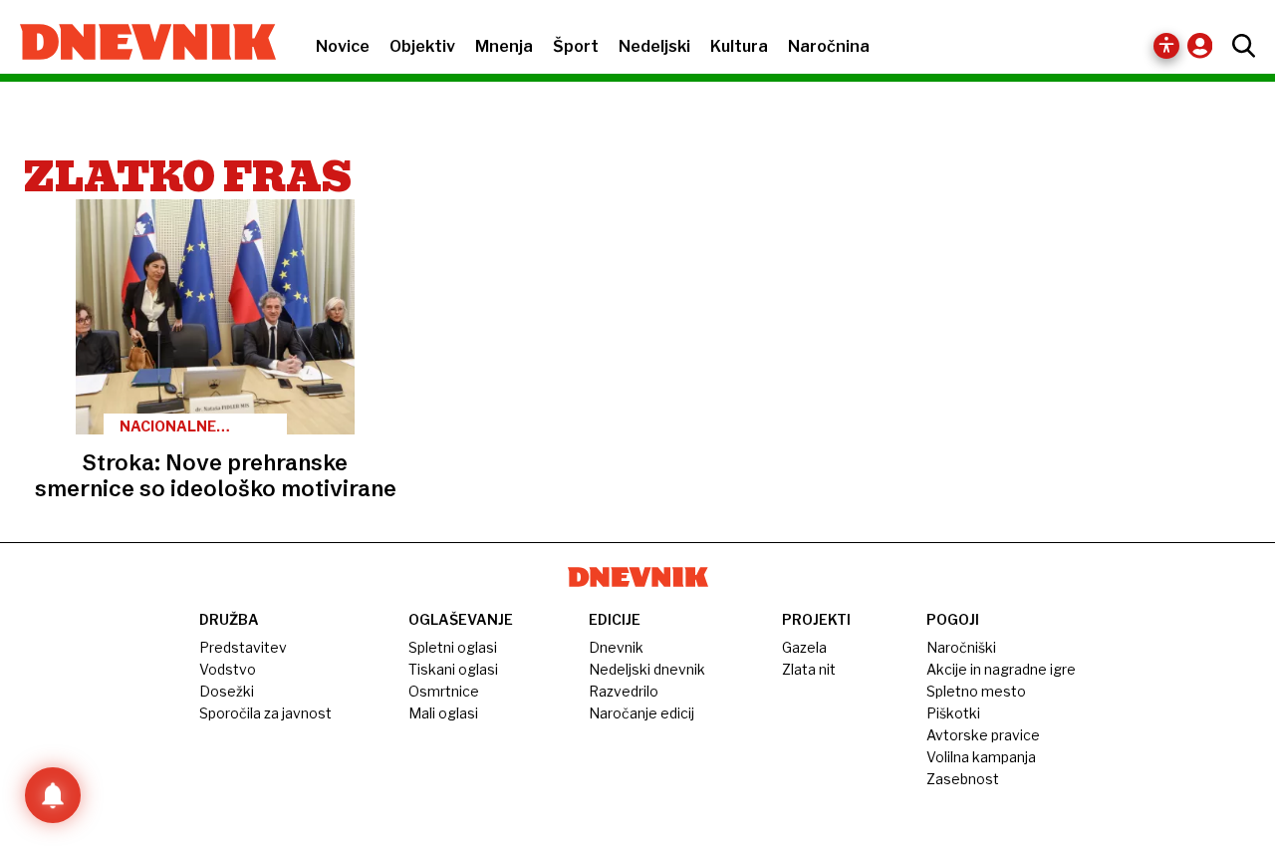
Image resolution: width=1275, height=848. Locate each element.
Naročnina (829, 46)
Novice (343, 46)
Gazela (804, 647)
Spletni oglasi (452, 647)
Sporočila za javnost (265, 713)
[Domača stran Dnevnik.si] (138, 44)
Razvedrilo (623, 691)
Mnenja (504, 46)
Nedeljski (654, 46)
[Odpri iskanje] (1238, 46)
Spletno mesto (976, 691)
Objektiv (422, 46)
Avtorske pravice (983, 734)
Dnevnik (616, 647)
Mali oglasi (443, 713)
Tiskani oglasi (453, 669)
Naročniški (961, 647)
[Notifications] (53, 795)
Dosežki (226, 691)
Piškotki (953, 713)
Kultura (739, 46)
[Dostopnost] (1166, 46)
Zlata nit (809, 669)
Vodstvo (227, 669)
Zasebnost (962, 778)
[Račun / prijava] (1204, 45)
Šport (576, 46)
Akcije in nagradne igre (1001, 669)
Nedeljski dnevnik (647, 669)
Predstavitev (243, 647)
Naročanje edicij (641, 713)
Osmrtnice (443, 691)
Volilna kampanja (981, 756)
